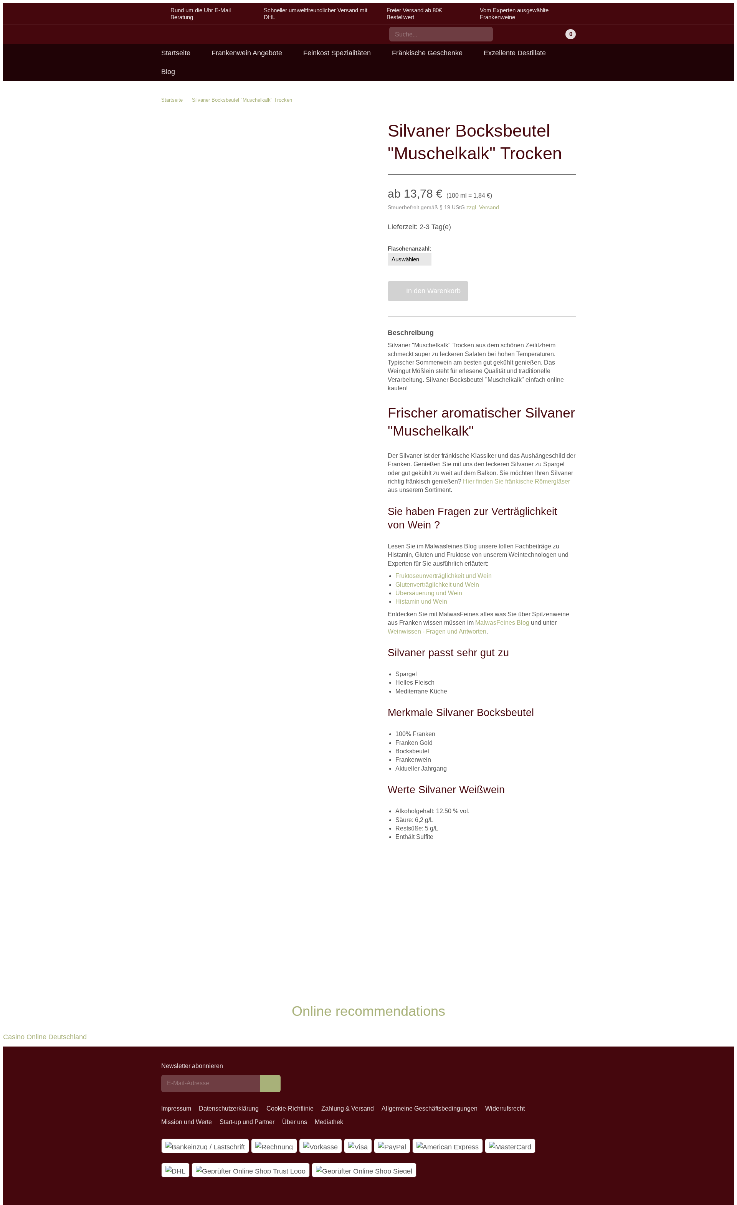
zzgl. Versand (482, 207)
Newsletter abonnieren (192, 1066)
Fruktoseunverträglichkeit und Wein (443, 576)
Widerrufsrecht (505, 1108)
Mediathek (329, 1122)
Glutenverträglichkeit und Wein (437, 584)
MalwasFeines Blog (502, 622)
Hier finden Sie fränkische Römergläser (516, 481)
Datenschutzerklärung (229, 1108)
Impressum (176, 1108)
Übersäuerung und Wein (428, 593)
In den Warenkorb (433, 291)
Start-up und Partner (247, 1122)
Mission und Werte (186, 1122)
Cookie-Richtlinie (290, 1108)
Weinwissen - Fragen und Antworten (437, 631)
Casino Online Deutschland (45, 1037)
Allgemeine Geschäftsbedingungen (430, 1108)
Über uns (294, 1122)
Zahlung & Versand (347, 1108)
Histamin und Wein (421, 601)
